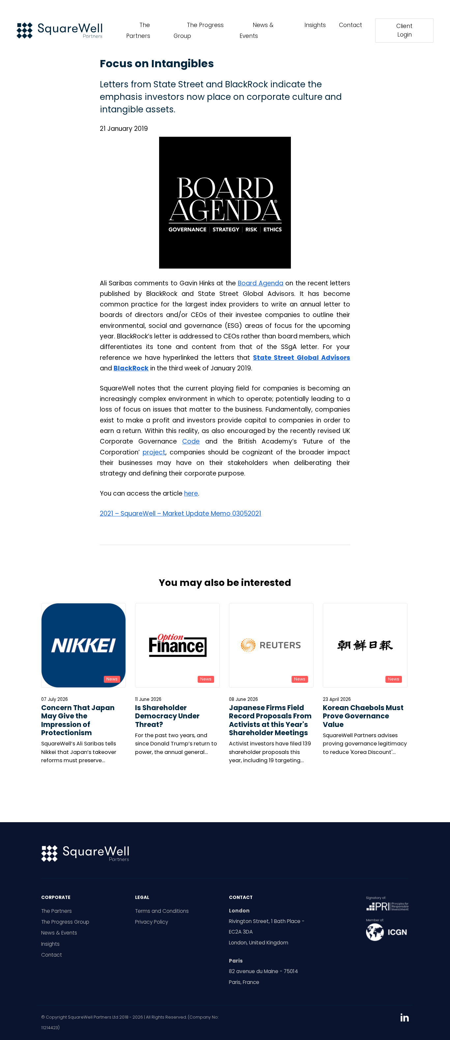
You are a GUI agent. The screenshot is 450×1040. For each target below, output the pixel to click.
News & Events (59, 932)
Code (191, 441)
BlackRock (131, 368)
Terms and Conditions (162, 911)
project (154, 452)
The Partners (56, 911)
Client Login (404, 30)
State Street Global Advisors (301, 357)
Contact (350, 25)
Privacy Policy (151, 921)
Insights (315, 25)
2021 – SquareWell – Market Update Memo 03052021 (180, 513)
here (191, 493)
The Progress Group (65, 921)
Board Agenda (260, 283)
